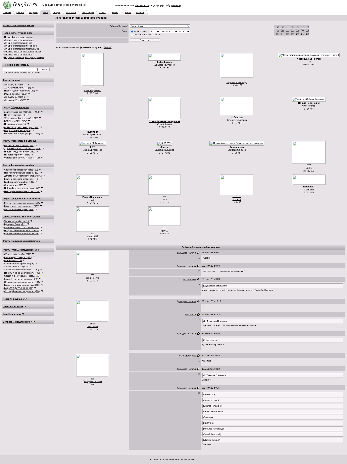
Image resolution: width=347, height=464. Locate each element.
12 (292, 30)
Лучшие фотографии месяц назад (21, 49)
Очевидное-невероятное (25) (19, 263)
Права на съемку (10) (15, 124)
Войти (115, 12)
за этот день (140, 31)
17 (282, 34)
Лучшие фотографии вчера (18, 43)
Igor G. (164, 230)
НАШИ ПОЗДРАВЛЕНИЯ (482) (19, 151)
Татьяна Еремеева (186, 355)
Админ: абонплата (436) (16, 266)
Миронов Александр (237, 82)
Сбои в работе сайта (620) (17, 254)
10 (282, 30)
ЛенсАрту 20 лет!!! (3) (15, 84)
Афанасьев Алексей (164, 65)
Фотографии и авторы (23, 141)
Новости (15, 80)
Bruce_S (237, 199)
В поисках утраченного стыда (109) (22, 285)
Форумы (33, 12)
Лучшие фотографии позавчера (20, 46)
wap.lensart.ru (142, 5)
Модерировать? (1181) (15, 94)
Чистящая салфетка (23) (17, 221)
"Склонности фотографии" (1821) (21, 118)
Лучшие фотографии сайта (18, 54)
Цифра (6, 216)
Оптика (24, 216)
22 (307, 34)
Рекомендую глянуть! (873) (18, 257)
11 (287, 30)
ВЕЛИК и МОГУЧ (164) (15, 121)
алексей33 (92, 236)
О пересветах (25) (13, 185)
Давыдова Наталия (186, 253)
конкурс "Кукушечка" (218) (17, 130)
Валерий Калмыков (164, 150)
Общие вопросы (20, 107)
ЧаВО (128, 12)
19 (292, 34)
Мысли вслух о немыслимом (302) (22, 203)
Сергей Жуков (164, 124)
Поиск (102, 12)
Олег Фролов (308, 106)
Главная (7, 12)
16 (277, 34)
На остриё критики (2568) (17, 154)
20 (297, 34)
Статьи (20, 12)
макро (40, 57)
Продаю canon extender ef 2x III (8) (21, 230)
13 (297, 30)
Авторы (56, 12)
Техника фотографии (23, 165)
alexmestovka (92, 278)
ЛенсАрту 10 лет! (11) (15, 100)
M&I (92, 200)
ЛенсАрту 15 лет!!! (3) (15, 97)
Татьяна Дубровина (237, 120)
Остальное (34, 216)
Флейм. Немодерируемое (25, 250)
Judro (309, 168)
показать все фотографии (147, 34)
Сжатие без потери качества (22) (21, 170)
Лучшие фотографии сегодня (19, 40)
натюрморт (30, 57)
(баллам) (107, 47)
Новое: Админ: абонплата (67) (19, 90)
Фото (45, 12)
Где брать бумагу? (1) (15, 224)
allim (164, 199)
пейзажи (19, 57)
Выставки (71, 12)
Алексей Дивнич (92, 90)
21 (302, 34)
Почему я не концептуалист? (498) (22, 273)
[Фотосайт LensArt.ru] (45, 9)
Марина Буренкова (92, 150)
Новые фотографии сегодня (18, 37)
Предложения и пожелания (26, 198)
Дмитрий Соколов (237, 150)
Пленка (15, 216)
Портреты (9, 57)
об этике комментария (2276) (19, 209)
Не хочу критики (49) (15, 115)
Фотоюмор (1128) (13, 260)
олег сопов (92, 326)
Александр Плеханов (92, 134)
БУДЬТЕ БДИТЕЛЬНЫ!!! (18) (18, 288)
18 (287, 34)
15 (307, 30)
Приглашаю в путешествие (25, 241)
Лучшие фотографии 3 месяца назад (23, 51)
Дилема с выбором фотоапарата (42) (23, 176)
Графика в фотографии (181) (19, 182)
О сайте (140, 12)
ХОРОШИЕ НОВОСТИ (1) (17, 87)
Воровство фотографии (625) (19, 145)
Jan (309, 61)
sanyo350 (309, 189)
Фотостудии (88, 12)
